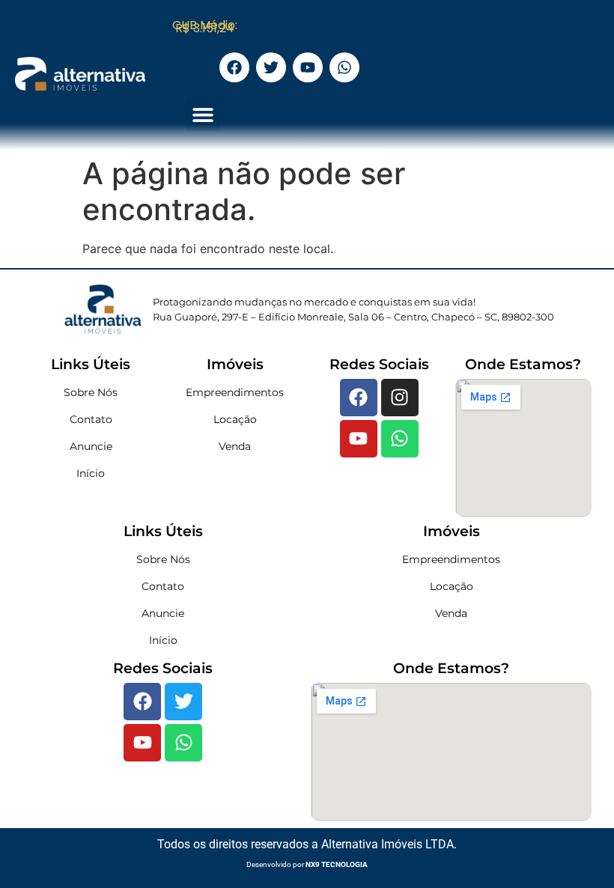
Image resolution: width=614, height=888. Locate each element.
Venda (235, 446)
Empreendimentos (235, 392)
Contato (91, 419)
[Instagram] (400, 397)
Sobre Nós (91, 392)
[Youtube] (358, 438)
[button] (203, 114)
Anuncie (91, 446)
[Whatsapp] (400, 438)
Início (90, 473)
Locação (235, 419)
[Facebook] (358, 397)
